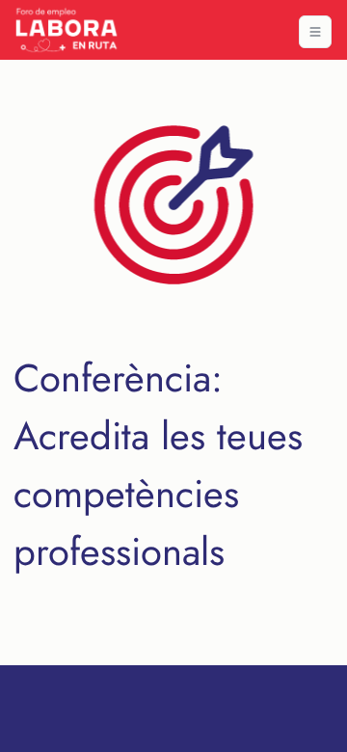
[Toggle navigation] (315, 31)
